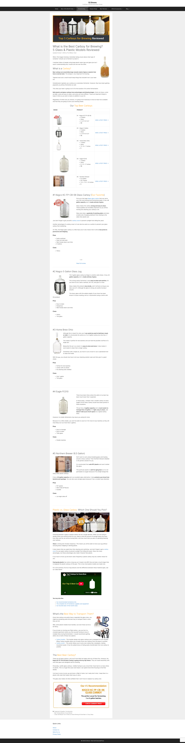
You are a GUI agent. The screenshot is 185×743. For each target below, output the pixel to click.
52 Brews (92, 2)
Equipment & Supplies (59, 711)
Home (56, 9)
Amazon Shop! (93, 9)
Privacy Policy (57, 734)
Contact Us (56, 730)
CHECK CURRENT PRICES (81, 255)
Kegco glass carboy (93, 198)
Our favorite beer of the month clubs (67, 605)
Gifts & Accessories (117, 9)
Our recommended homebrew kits (66, 602)
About (54, 727)
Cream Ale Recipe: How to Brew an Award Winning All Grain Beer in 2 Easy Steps (73, 714)
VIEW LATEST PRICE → (102, 120)
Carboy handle (60, 639)
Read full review (81, 263)
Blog (127, 9)
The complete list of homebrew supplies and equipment (72, 604)
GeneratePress (100, 740)
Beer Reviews (103, 9)
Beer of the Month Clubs (67, 9)
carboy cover (76, 220)
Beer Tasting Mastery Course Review (63, 713)
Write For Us (56, 732)
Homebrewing (81, 9)
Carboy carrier (60, 643)
